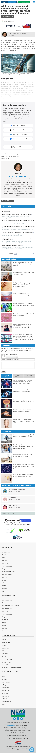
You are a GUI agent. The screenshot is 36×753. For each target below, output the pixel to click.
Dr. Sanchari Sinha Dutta (18, 176)
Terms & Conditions (7, 659)
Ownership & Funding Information (12, 667)
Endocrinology (13, 505)
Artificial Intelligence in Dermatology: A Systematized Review (16, 214)
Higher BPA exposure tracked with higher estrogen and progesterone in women (23, 305)
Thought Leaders (7, 566)
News (3, 557)
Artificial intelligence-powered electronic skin (20, 74)
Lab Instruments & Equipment (10, 605)
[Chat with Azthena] (31, 749)
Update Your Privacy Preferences (17, 735)
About (4, 639)
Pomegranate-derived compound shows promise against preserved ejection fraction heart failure (22, 381)
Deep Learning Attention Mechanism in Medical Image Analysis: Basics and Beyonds (17, 238)
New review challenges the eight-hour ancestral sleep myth (22, 455)
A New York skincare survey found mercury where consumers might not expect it (23, 263)
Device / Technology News (14, 154)
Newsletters (5, 648)
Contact (4, 656)
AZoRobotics (5, 687)
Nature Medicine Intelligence (9, 42)
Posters (4, 585)
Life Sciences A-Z (7, 608)
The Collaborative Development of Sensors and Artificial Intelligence (18, 226)
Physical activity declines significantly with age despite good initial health (23, 435)
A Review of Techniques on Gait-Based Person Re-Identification (17, 232)
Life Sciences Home (7, 600)
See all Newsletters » (8, 513)
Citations (5, 206)
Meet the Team (6, 642)
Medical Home (6, 552)
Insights (4, 569)
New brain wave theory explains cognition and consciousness (22, 410)
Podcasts (4, 588)
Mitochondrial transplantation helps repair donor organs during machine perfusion (23, 466)
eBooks (4, 583)
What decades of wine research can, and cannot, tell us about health (23, 475)
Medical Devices (6, 577)
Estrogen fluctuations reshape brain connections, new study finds (23, 390)
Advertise (5, 653)
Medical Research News (12, 156)
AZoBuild (4, 699)
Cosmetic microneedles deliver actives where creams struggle (22, 294)
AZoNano (4, 679)
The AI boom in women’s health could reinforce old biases (23, 314)
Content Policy (6, 665)
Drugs (4, 580)
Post (3, 371)
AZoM (4, 676)
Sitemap (4, 651)
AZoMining (5, 693)
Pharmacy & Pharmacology (17, 489)
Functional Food (6, 555)
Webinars (5, 619)
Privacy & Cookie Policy (8, 662)
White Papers (6, 563)
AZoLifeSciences (6, 701)
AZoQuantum (6, 696)
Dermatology (12, 497)
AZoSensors (5, 690)
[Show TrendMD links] (33, 253)
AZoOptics (5, 685)
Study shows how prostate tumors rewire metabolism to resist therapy (23, 400)
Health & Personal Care (8, 574)
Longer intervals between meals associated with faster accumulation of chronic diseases (23, 421)
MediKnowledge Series (8, 571)
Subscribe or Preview (14, 491)
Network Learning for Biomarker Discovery (12, 245)
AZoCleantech (6, 682)
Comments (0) (5, 158)
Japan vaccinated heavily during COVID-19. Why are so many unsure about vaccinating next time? (23, 325)
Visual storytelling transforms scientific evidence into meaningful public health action (23, 446)
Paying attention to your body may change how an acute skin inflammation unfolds (23, 284)
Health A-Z (5, 560)
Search (4, 645)
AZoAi (4, 704)
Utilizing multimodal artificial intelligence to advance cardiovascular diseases (18, 221)
